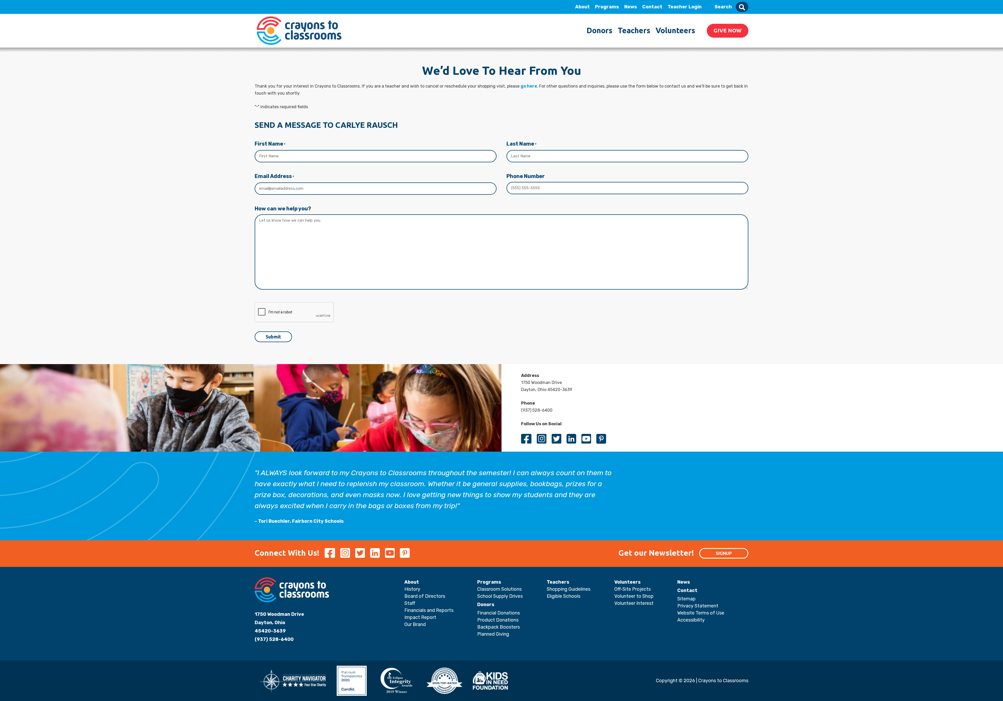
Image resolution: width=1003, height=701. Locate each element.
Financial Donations (498, 613)
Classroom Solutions (499, 589)
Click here (42, 55)
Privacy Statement (697, 606)
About (582, 7)
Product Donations (497, 620)
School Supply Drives (500, 596)
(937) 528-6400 (274, 639)
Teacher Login (685, 7)
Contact (652, 7)
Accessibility (691, 620)
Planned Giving (493, 634)
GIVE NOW (728, 30)
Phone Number (525, 176)
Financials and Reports (428, 610)
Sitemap (686, 599)
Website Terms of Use (700, 613)
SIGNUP (724, 553)
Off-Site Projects (632, 589)
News (630, 7)
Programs (607, 7)
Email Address (274, 176)
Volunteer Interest (634, 603)
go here (529, 86)
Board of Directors (424, 596)
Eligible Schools (563, 596)
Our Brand (415, 624)
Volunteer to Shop (634, 596)
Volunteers (675, 30)
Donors (600, 30)
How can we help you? (283, 208)
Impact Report (420, 617)
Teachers (634, 30)
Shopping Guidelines (568, 589)
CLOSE (71, 7)
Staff (409, 603)
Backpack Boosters (498, 627)
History (412, 589)
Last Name (521, 144)
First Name (270, 144)
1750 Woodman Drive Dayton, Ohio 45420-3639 (279, 622)
